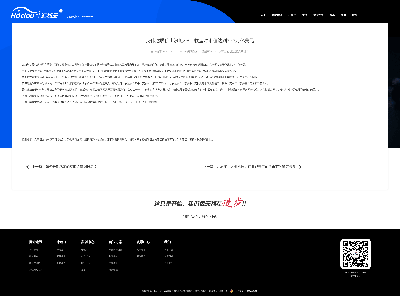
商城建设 (61, 263)
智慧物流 (113, 270)
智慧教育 (113, 263)
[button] (387, 16)
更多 (83, 270)
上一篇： (61, 167)
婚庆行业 (85, 256)
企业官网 (33, 250)
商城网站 (33, 256)
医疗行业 (85, 263)
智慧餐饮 (113, 256)
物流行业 (85, 250)
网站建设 (61, 256)
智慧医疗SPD (115, 250)
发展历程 (168, 256)
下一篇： (253, 167)
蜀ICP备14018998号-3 (218, 291)
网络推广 (141, 256)
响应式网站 (34, 263)
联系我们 (168, 263)
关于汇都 (168, 250)
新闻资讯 (141, 250)
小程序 (60, 250)
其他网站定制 (35, 270)
